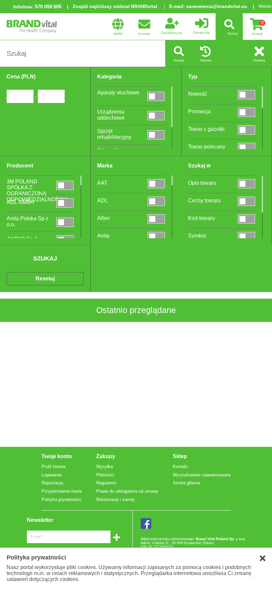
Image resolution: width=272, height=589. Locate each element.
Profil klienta (53, 466)
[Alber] (156, 218)
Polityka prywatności (61, 499)
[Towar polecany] (246, 147)
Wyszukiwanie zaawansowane (202, 474)
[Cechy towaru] (246, 201)
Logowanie (51, 474)
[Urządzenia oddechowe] (156, 115)
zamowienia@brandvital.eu (216, 6)
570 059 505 (48, 6)
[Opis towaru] (246, 183)
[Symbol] (246, 236)
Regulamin (106, 482)
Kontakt (180, 466)
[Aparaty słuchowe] (156, 96)
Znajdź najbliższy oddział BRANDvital (115, 6)
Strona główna (186, 482)
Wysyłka (104, 466)
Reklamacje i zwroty (115, 499)
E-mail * (37, 537)
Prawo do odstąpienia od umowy (127, 491)
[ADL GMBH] (65, 202)
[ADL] (156, 201)
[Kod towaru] (246, 218)
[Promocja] (246, 112)
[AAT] (156, 183)
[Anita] (156, 236)
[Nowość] (246, 94)
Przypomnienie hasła (61, 491)
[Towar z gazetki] (246, 129)
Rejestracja (52, 482)
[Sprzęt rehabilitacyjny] (156, 134)
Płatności (105, 474)
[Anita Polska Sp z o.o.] (65, 222)
